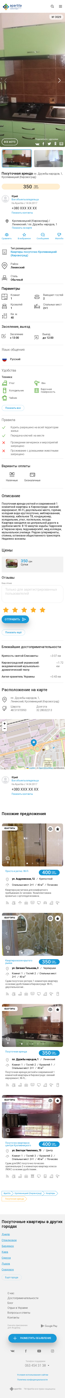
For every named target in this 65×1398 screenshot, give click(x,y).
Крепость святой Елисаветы (20, 655)
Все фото (10, 142)
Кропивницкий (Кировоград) (28, 1193)
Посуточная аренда (16, 1051)
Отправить (12, 619)
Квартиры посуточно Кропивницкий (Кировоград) (34, 253)
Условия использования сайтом (32, 1375)
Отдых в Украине (18, 1307)
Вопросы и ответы (19, 1312)
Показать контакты (22, 212)
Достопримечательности (23, 1298)
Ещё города (11, 1277)
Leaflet (31, 767)
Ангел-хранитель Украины (18, 676)
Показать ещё (13, 632)
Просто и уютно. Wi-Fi (16, 871)
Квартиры (50, 1193)
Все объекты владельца (25, 199)
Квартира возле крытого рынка (18, 961)
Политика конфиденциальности (32, 1380)
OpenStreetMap (46, 767)
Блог (10, 1303)
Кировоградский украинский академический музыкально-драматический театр (21, 666)
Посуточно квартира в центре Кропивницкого (18, 1144)
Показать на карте (22, 227)
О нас (11, 1293)
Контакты (13, 1317)
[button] (34, 743)
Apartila (7, 1193)
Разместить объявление (35, 1338)
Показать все (13, 408)
